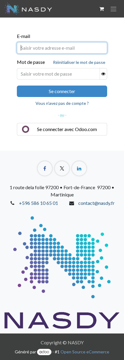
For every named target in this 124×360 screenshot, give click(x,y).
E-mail (23, 36)
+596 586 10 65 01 (38, 203)
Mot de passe (31, 62)
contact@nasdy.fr (96, 203)
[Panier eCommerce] (101, 9)
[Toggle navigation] (113, 8)
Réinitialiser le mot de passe (79, 62)
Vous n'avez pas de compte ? (62, 103)
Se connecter (62, 91)
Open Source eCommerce (84, 351)
